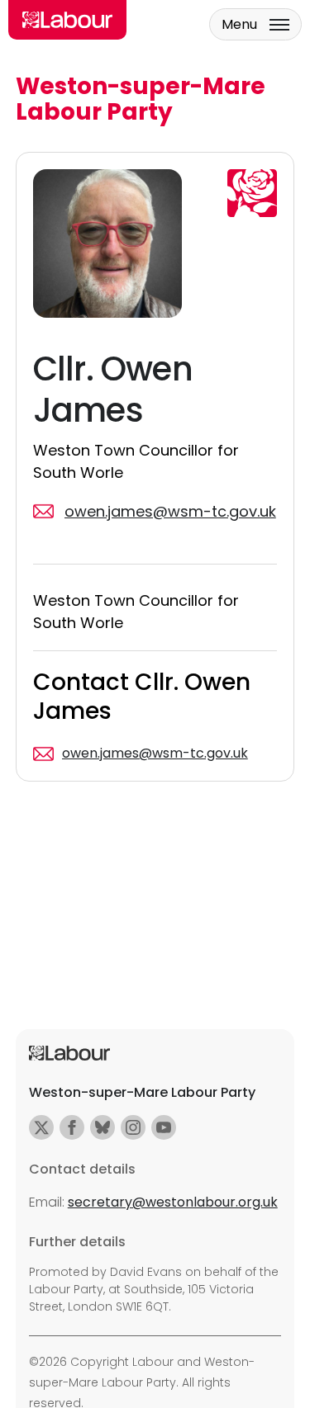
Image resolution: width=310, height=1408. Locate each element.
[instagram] (133, 1127)
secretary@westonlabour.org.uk (173, 1202)
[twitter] (41, 1127)
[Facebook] (72, 1127)
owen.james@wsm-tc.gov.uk (155, 753)
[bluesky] (102, 1127)
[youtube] (163, 1127)
